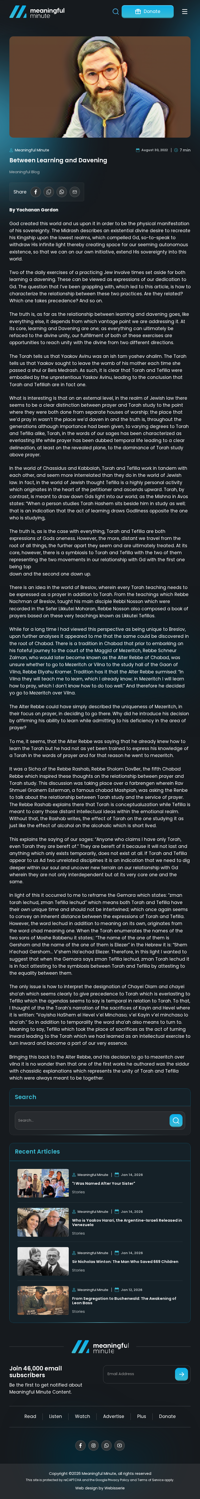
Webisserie (114, 1488)
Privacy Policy (118, 1480)
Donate (152, 11)
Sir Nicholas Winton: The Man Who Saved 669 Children (125, 1262)
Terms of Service (151, 1480)
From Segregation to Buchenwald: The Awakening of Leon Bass (124, 1301)
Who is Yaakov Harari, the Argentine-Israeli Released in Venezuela (127, 1222)
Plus (141, 1416)
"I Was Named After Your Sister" (103, 1183)
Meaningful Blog (24, 172)
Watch (82, 1416)
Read (30, 1416)
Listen (55, 1416)
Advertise (113, 1416)
